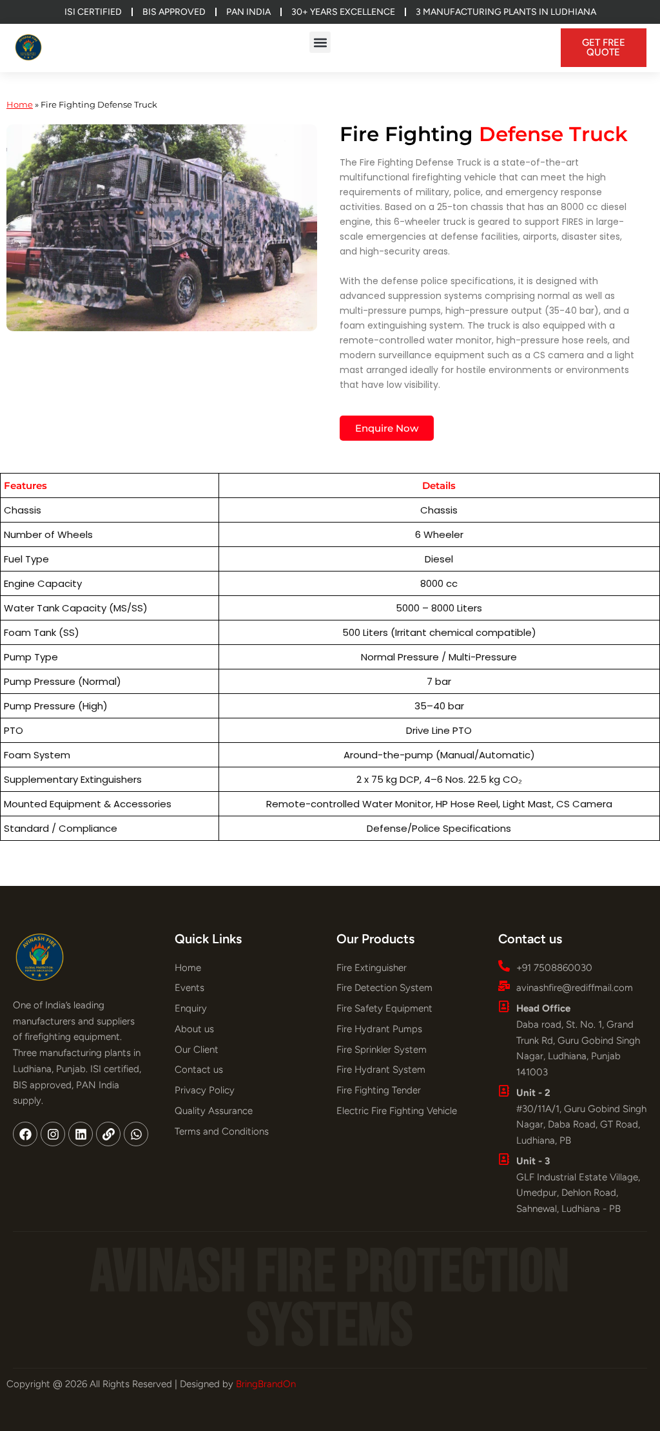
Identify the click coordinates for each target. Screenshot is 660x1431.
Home (19, 105)
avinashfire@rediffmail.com (574, 988)
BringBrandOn (266, 1384)
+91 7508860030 (554, 968)
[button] (320, 42)
